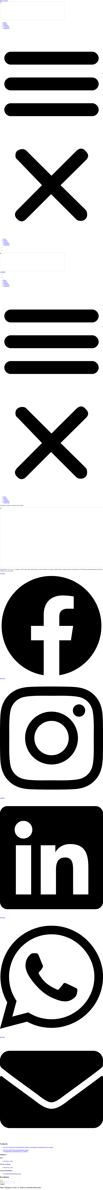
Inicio (4, 22)
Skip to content (4, 0)
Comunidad (6, 26)
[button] (51, 133)
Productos (5, 25)
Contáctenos (6, 28)
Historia (5, 24)
